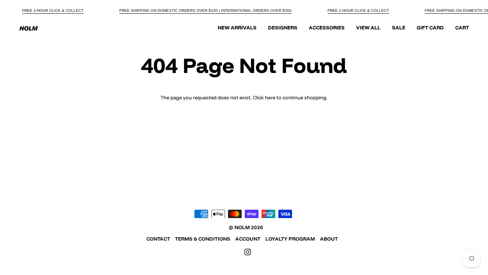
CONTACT (158, 239)
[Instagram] (247, 252)
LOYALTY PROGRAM (290, 239)
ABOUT (329, 239)
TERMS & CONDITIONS (202, 239)
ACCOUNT (247, 239)
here (270, 97)
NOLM (242, 227)
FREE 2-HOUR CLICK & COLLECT (52, 10)
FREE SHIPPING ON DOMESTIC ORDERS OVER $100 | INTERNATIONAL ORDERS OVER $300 (205, 10)
